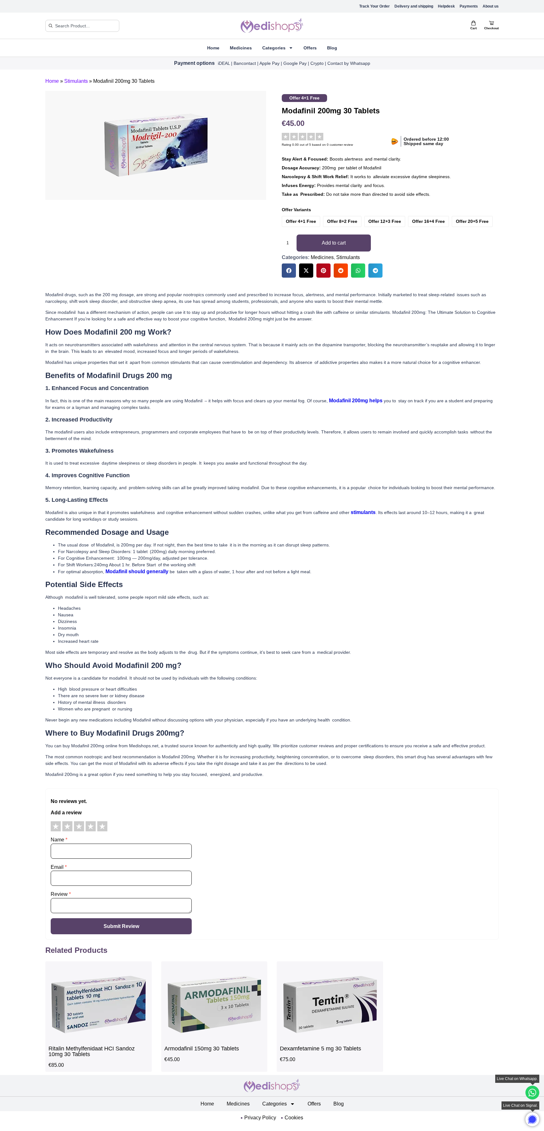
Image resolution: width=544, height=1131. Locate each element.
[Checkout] (491, 22)
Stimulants (76, 81)
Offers (310, 47)
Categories (274, 47)
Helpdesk (446, 6)
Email (59, 867)
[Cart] (473, 22)
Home (213, 47)
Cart (473, 28)
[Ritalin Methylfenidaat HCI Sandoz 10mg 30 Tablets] (98, 1038)
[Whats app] (532, 1119)
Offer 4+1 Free (301, 221)
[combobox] (82, 26)
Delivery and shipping (413, 6)
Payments (469, 6)
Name (59, 839)
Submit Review (121, 926)
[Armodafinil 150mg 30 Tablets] (214, 1038)
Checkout (491, 28)
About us (491, 6)
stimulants (363, 512)
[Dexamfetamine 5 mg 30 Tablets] (330, 1038)
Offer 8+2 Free (342, 221)
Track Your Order (374, 6)
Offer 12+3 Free (384, 221)
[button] (289, 270)
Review (61, 894)
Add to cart (334, 243)
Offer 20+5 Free (472, 221)
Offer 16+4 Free (428, 221)
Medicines (241, 47)
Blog (332, 47)
